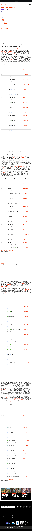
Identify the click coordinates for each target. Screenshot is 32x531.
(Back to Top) (3, 133)
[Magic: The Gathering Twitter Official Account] (21, 507)
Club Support (3, 511)
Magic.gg (18, 513)
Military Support (3, 516)
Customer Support (11, 527)
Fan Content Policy (15, 527)
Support (10, 514)
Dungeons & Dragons (26, 511)
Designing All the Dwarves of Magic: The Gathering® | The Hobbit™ (6, 496)
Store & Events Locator (19, 515)
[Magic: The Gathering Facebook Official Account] (18, 507)
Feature (4, 4)
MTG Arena (18, 512)
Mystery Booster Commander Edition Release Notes (26, 496)
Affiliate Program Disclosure (11, 517)
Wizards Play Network (11, 516)
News (1, 4)
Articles (2, 510)
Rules (2, 515)
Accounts (10, 511)
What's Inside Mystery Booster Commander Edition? (16, 496)
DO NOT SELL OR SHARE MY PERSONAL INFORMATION (18, 527)
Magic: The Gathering (18, 511)
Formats (2, 514)
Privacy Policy (8, 527)
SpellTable (18, 519)
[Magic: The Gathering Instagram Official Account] (30, 507)
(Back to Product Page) (9, 133)
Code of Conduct (5, 527)
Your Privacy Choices (22, 527)
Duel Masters (26, 512)
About (10, 510)
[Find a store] (14, 507)
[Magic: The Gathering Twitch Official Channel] (24, 507)
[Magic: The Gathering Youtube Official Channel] (27, 507)
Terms (2, 527)
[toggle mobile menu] (1, 1)
